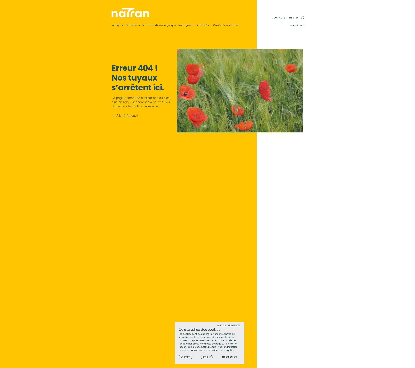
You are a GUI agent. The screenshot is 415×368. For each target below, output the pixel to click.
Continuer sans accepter (228, 325)
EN (297, 17)
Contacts (278, 17)
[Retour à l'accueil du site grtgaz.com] (131, 13)
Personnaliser (229, 357)
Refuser (207, 357)
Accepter (185, 357)
